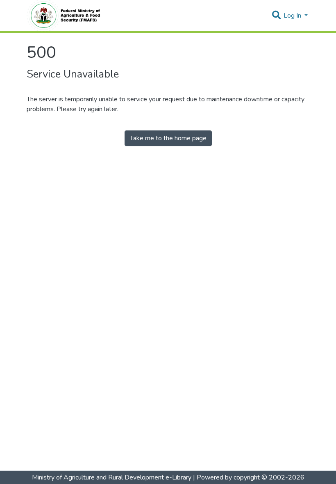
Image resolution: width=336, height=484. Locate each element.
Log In (293, 15)
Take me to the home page (168, 138)
